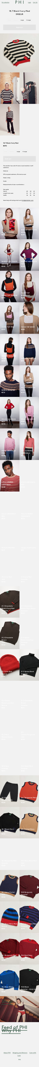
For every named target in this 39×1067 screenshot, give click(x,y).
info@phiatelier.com (27, 200)
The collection (5, 2)
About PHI (7, 1053)
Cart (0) (35, 2)
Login (29, 2)
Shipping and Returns (20, 1053)
